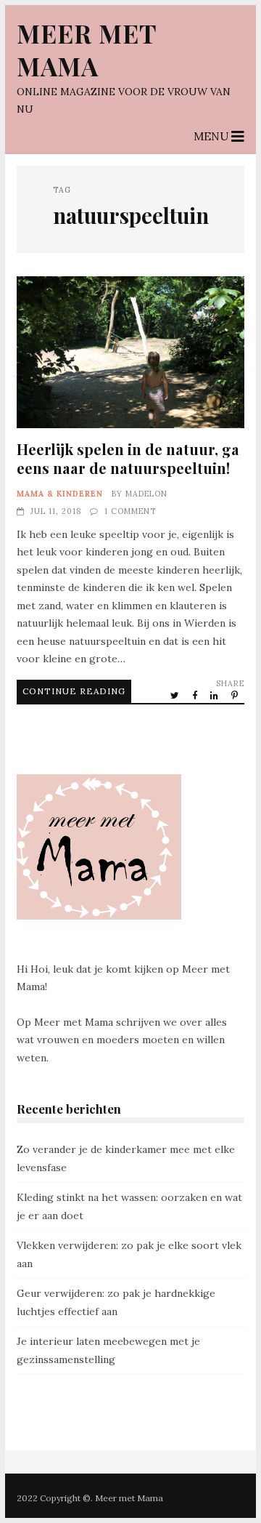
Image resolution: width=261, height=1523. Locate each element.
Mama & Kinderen (60, 494)
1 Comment (130, 511)
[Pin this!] (235, 695)
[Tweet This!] (176, 695)
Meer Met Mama (87, 49)
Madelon (146, 494)
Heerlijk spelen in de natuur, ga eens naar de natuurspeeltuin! (130, 352)
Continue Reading (73, 691)
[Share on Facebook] (196, 695)
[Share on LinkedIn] (215, 695)
